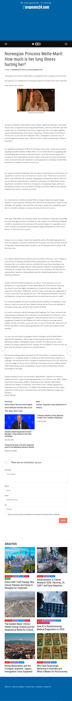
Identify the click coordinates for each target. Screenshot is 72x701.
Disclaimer (39, 687)
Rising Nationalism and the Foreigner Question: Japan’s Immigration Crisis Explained (18, 668)
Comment (8, 470)
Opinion (8, 578)
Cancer (15, 576)
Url (5, 505)
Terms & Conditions (18, 687)
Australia (40, 662)
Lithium (21, 620)
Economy (47, 662)
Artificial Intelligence (49, 620)
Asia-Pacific (9, 576)
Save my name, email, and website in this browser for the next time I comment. (34, 514)
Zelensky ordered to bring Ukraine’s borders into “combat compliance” (50, 416)
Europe (39, 620)
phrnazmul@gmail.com (35, 70)
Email (6, 495)
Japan (7, 662)
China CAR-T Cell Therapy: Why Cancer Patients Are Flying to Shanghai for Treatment (19, 585)
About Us (8, 687)
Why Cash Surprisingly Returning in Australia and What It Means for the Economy (52, 668)
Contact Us (47, 687)
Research (40, 576)
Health (26, 576)
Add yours (38, 463)
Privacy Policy (30, 687)
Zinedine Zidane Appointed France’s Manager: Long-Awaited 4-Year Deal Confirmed (18, 434)
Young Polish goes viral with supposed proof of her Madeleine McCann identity (19, 446)
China (21, 576)
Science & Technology (43, 623)
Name (7, 486)
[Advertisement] (36, 27)
